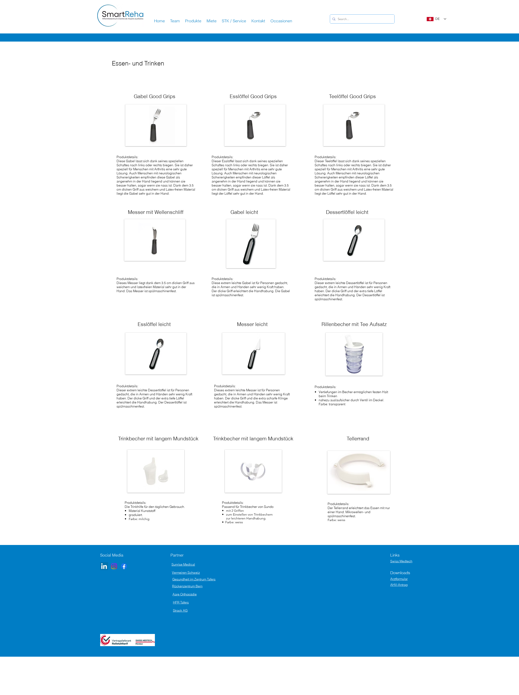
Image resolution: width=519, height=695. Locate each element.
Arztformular (399, 579)
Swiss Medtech (401, 561)
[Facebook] (124, 566)
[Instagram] (114, 566)
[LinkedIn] (104, 566)
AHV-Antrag (399, 585)
